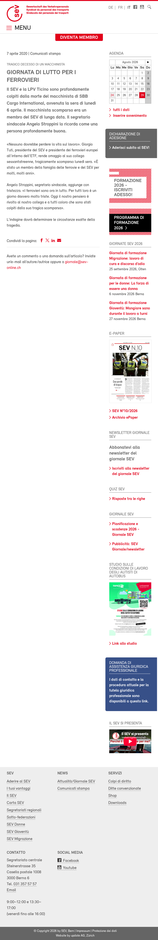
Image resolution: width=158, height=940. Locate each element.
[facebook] (42, 241)
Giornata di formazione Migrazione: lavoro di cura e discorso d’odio (128, 258)
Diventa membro (79, 37)
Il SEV (11, 796)
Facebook (71, 861)
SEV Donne (16, 824)
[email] (59, 241)
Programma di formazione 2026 (129, 223)
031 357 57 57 (25, 884)
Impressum (83, 931)
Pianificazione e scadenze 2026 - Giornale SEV (125, 529)
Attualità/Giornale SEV (76, 781)
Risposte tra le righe (128, 499)
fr (120, 8)
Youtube (69, 868)
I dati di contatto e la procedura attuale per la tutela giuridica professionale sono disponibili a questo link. (129, 690)
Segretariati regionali (24, 810)
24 (112, 95)
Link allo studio (124, 644)
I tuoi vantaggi (18, 789)
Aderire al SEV (18, 781)
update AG (78, 935)
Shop (112, 796)
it (129, 8)
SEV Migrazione (19, 839)
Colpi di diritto (119, 781)
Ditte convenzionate (124, 789)
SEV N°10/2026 (125, 411)
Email (11, 890)
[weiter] (148, 62)
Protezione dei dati (104, 931)
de (110, 8)
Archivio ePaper (125, 418)
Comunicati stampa (73, 789)
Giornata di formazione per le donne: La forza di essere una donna (129, 283)
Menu (22, 28)
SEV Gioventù (18, 832)
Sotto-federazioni (21, 817)
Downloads (117, 803)
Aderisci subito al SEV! (130, 148)
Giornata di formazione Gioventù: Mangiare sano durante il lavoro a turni (129, 308)
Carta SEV (15, 803)
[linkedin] (53, 241)
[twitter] (47, 241)
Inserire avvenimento (129, 116)
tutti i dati (120, 110)
